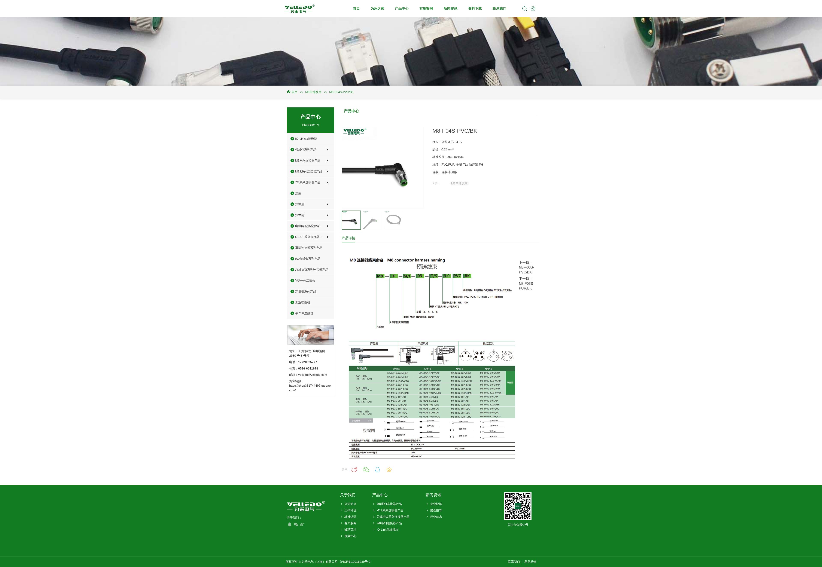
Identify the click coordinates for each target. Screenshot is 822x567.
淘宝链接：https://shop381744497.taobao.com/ (310, 385)
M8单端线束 (313, 92)
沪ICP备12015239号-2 (355, 561)
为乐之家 (377, 8)
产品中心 (402, 8)
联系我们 (499, 8)
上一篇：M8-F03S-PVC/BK (526, 267)
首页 (356, 8)
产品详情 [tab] (348, 238)
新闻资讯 (450, 8)
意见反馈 (530, 561)
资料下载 (475, 8)
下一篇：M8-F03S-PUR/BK (526, 283)
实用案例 (426, 8)
